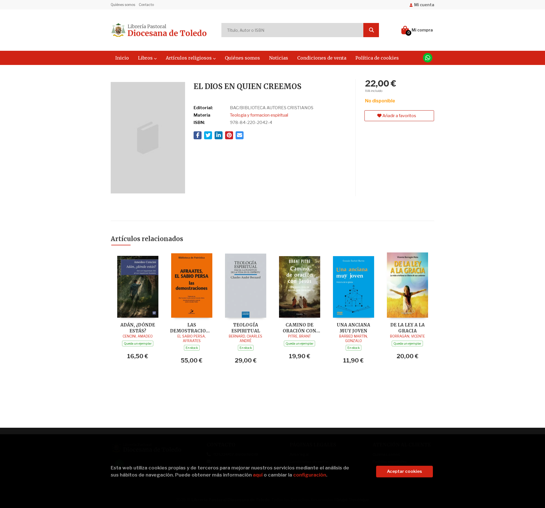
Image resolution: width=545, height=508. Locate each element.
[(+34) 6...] (427, 57)
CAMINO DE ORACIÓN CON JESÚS (299, 327)
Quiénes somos (123, 5)
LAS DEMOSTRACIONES (191, 327)
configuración (309, 475)
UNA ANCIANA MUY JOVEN (353, 327)
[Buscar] (371, 30)
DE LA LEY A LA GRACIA (407, 327)
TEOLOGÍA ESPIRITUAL (245, 327)
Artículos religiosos (189, 58)
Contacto (146, 5)
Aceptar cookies (404, 471)
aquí (258, 475)
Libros (146, 58)
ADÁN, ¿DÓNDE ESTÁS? (137, 327)
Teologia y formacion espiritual (259, 115)
